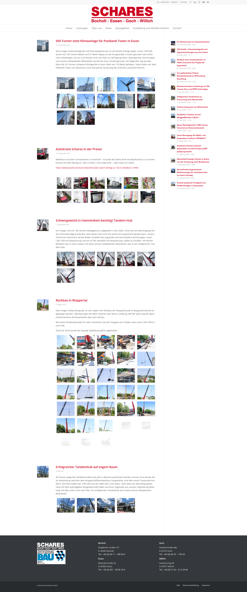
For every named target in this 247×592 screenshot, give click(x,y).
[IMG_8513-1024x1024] (146, 425)
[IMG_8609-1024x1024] (66, 375)
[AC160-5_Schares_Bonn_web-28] (64, 183)
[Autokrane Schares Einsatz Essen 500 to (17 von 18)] (43, 45)
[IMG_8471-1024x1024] (106, 442)
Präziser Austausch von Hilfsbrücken (192, 107)
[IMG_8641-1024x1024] (126, 342)
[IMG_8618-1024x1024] (126, 358)
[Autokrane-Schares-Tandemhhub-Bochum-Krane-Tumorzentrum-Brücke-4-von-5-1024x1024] (106, 505)
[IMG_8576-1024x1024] (86, 408)
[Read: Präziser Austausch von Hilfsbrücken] (173, 108)
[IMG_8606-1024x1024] (126, 375)
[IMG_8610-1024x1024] (146, 358)
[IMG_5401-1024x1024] (106, 84)
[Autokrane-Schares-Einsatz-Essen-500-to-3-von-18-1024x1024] (86, 117)
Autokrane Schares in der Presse (79, 149)
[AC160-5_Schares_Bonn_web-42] (80, 197)
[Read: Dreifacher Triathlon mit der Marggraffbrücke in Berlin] (173, 115)
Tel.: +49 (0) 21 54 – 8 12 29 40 (173, 569)
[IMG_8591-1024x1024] (66, 392)
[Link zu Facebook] (191, 2)
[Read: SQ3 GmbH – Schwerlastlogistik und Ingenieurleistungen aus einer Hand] (173, 50)
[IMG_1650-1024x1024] (86, 101)
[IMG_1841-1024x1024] (66, 101)
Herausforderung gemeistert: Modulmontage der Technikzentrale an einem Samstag (192, 172)
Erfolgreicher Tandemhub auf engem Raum (86, 467)
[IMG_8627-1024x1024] (86, 358)
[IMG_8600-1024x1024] (146, 375)
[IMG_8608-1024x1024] (106, 375)
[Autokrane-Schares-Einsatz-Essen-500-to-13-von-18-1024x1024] (146, 101)
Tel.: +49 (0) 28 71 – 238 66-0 (167, 2)
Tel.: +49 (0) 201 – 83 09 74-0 (111, 569)
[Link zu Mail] (208, 2)
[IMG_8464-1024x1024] (146, 408)
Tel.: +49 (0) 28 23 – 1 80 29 (172, 554)
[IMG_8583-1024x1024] (106, 392)
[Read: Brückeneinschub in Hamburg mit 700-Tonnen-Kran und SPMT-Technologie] (173, 87)
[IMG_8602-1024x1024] (66, 408)
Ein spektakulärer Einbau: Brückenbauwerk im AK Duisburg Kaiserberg (191, 76)
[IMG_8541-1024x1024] (106, 425)
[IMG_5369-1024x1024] (126, 84)
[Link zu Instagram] (199, 2)
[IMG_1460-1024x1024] (106, 101)
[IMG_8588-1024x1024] (86, 392)
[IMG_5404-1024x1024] (86, 84)
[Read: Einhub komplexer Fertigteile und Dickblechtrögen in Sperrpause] (173, 184)
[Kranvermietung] (126, 259)
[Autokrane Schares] (123, 14)
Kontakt (184, 2)
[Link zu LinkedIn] (195, 2)
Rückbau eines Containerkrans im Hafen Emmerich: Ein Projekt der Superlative (191, 62)
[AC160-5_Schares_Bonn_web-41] (147, 183)
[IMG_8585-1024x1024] (146, 392)
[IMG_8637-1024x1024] (146, 342)
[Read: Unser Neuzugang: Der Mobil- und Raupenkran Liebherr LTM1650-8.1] (173, 136)
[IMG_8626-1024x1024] (106, 358)
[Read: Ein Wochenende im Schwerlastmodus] (173, 43)
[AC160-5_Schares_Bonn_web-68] (43, 154)
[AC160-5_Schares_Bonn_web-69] (147, 197)
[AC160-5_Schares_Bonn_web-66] (131, 197)
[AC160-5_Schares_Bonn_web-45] (97, 197)
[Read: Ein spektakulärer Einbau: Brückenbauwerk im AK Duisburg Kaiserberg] (173, 74)
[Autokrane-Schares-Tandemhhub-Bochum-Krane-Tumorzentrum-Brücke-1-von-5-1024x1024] (43, 472)
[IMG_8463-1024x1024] (66, 425)
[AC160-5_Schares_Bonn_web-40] (64, 197)
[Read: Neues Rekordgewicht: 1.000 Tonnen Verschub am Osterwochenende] (173, 126)
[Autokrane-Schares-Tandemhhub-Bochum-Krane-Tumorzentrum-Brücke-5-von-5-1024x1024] (126, 505)
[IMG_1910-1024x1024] (146, 84)
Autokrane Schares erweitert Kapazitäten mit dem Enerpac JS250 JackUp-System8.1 (192, 148)
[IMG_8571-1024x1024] (86, 425)
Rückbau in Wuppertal (71, 300)
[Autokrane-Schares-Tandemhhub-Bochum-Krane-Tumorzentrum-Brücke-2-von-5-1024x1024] (86, 505)
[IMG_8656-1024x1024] (126, 408)
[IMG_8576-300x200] (43, 305)
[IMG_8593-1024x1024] (106, 408)
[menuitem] (167, 2)
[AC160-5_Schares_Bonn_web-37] (131, 183)
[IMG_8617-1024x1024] (86, 375)
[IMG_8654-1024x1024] (86, 342)
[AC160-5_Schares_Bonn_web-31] (97, 183)
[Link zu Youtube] (203, 2)
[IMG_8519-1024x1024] (126, 425)
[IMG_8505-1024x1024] (66, 442)
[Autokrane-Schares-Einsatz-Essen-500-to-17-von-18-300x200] (66, 84)
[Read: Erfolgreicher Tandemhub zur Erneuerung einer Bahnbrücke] (173, 98)
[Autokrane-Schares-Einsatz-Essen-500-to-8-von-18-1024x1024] (66, 117)
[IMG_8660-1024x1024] (66, 342)
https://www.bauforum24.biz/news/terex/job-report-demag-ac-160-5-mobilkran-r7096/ (97, 167)
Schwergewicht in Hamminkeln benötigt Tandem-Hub (94, 220)
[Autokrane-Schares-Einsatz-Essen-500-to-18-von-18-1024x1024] (126, 101)
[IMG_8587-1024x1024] (126, 392)
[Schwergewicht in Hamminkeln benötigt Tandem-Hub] (43, 225)
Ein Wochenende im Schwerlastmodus (193, 42)
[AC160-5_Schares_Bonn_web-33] (114, 183)
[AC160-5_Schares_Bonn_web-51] (114, 197)
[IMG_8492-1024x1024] (86, 442)
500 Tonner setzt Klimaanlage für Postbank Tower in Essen (97, 41)
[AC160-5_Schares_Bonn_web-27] (80, 183)
